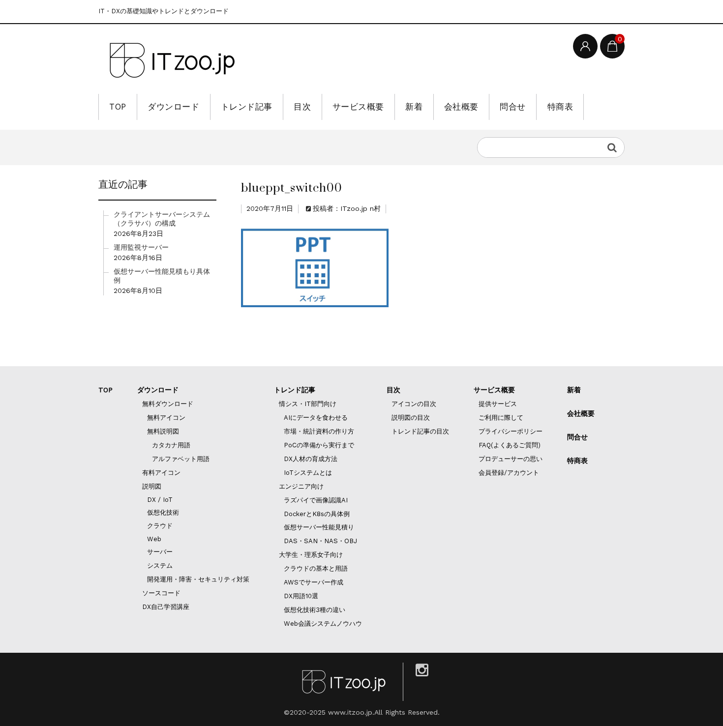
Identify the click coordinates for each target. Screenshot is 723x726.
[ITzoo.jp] (172, 60)
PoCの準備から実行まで (319, 445)
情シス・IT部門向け (307, 403)
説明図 (151, 486)
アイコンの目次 (414, 403)
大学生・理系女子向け (311, 554)
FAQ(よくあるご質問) (510, 445)
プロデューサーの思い (510, 459)
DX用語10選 (301, 596)
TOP (117, 107)
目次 (302, 107)
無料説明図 (163, 431)
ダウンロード (173, 107)
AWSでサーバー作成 (313, 582)
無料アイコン (166, 417)
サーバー (160, 551)
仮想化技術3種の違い (314, 609)
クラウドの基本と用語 (316, 568)
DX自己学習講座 (165, 606)
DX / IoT (160, 499)
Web (154, 539)
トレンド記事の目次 (420, 431)
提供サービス (498, 403)
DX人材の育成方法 (310, 459)
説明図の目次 (411, 417)
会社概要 (461, 107)
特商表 (560, 107)
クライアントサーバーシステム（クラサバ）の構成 (162, 218)
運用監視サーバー (141, 247)
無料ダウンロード (167, 403)
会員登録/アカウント (509, 472)
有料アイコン (161, 472)
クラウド (160, 525)
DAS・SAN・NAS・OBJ (320, 541)
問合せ (513, 107)
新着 (413, 107)
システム (160, 565)
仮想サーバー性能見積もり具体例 (162, 275)
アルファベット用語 (181, 459)
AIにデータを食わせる (316, 417)
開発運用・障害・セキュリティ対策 (198, 579)
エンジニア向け (301, 486)
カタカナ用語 (171, 445)
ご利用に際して (501, 417)
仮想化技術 (163, 512)
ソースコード (161, 593)
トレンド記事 (246, 107)
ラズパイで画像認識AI (316, 500)
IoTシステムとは (308, 472)
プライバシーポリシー (510, 431)
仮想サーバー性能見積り (319, 527)
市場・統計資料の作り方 (319, 431)
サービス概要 (358, 107)
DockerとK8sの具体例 (317, 514)
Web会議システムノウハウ (323, 623)
